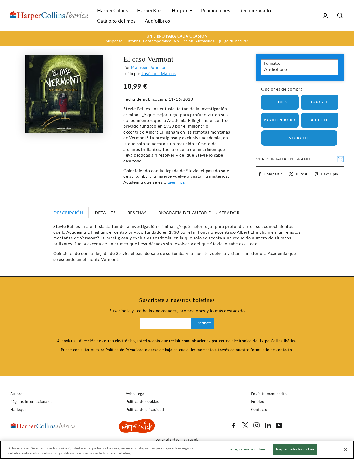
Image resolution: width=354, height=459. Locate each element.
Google (319, 102)
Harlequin (19, 410)
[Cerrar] (345, 449)
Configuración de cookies (246, 449)
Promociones (215, 10)
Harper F (182, 10)
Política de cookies (142, 401)
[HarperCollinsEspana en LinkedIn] (268, 425)
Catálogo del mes (116, 21)
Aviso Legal (135, 394)
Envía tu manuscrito (269, 394)
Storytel (299, 138)
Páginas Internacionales (31, 401)
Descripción (68, 212)
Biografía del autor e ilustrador (199, 212)
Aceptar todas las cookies (294, 449)
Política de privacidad (145, 410)
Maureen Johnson (149, 67)
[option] (177, 39)
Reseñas (137, 212)
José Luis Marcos (158, 73)
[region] (177, 450)
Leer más (176, 182)
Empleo (257, 401)
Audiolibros (157, 21)
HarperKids (150, 10)
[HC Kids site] (137, 426)
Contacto (259, 410)
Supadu (193, 439)
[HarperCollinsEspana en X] (245, 425)
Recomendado (255, 10)
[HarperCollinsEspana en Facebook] (234, 425)
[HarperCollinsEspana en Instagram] (256, 425)
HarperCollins (112, 10)
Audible (320, 120)
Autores (17, 394)
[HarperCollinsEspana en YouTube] (279, 425)
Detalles (105, 212)
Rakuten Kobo (280, 120)
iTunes (279, 102)
